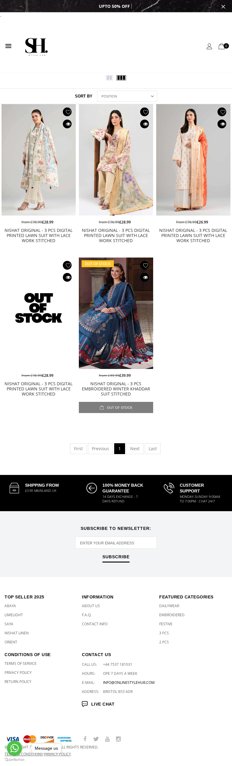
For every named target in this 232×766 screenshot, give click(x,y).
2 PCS (164, 642)
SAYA (9, 624)
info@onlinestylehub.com (129, 682)
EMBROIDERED (172, 614)
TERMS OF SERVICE (21, 663)
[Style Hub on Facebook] (85, 739)
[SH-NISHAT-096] (193, 160)
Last (153, 448)
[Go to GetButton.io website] (14, 760)
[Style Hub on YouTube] (107, 739)
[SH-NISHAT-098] (39, 160)
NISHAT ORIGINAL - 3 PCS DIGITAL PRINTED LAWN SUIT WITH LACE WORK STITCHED (38, 235)
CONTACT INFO (95, 624)
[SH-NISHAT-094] (116, 314)
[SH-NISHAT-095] (39, 314)
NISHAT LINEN (17, 633)
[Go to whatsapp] (14, 748)
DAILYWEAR (169, 605)
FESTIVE (165, 624)
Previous (100, 448)
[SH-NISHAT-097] (116, 160)
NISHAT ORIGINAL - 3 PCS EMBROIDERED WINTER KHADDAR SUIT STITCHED (116, 389)
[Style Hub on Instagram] (118, 739)
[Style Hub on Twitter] (96, 739)
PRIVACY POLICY (18, 672)
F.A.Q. (86, 614)
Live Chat (102, 704)
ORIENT (11, 642)
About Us (91, 605)
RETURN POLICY (18, 681)
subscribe (116, 557)
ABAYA (10, 605)
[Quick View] (67, 124)
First (78, 448)
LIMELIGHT (14, 614)
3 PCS (164, 633)
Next (135, 448)
